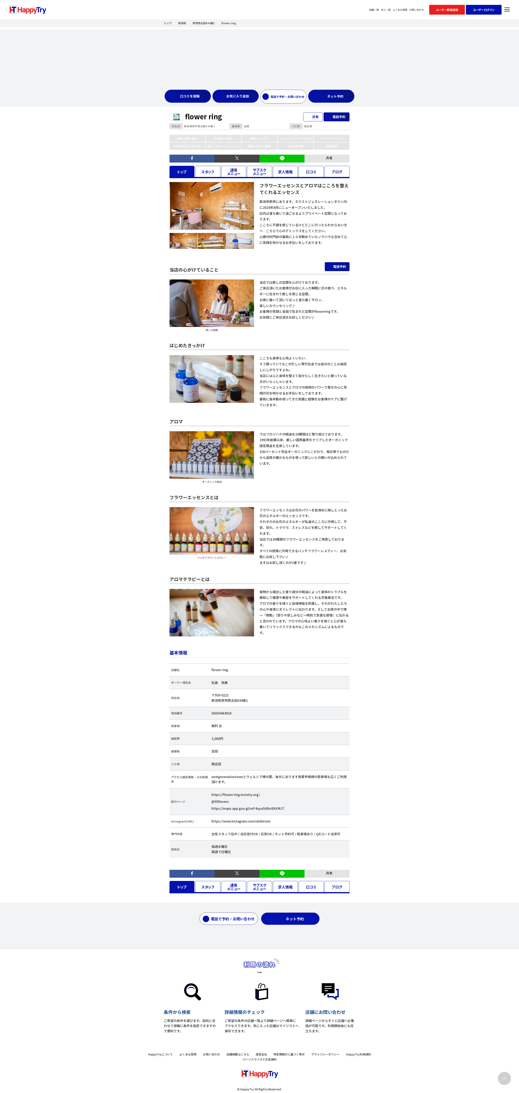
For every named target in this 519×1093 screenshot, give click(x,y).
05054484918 (221, 713)
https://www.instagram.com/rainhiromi (240, 821)
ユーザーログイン (484, 10)
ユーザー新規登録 (447, 10)
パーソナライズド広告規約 (259, 1059)
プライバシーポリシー (325, 1054)
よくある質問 (400, 10)
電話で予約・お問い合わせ (287, 97)
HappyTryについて (160, 1054)
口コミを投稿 (189, 96)
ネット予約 (335, 96)
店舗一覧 (374, 10)
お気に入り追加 (237, 96)
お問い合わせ (416, 10)
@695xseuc (220, 801)
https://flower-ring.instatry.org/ (235, 794)
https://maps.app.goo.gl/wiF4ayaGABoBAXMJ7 (247, 808)
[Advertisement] (259, 57)
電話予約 (339, 266)
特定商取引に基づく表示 (289, 1054)
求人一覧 (386, 10)
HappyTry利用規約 (358, 1054)
